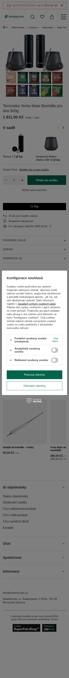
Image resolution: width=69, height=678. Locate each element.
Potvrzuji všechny (34, 374)
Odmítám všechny (35, 385)
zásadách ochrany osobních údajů (37, 303)
